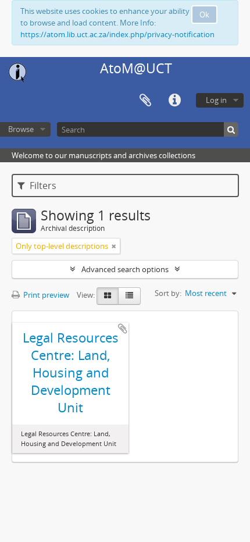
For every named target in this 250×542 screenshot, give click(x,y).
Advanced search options (125, 269)
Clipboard (145, 100)
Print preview (45, 295)
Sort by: (168, 293)
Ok (204, 14)
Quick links (174, 100)
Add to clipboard (122, 328)
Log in (216, 100)
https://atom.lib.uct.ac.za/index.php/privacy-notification (117, 34)
